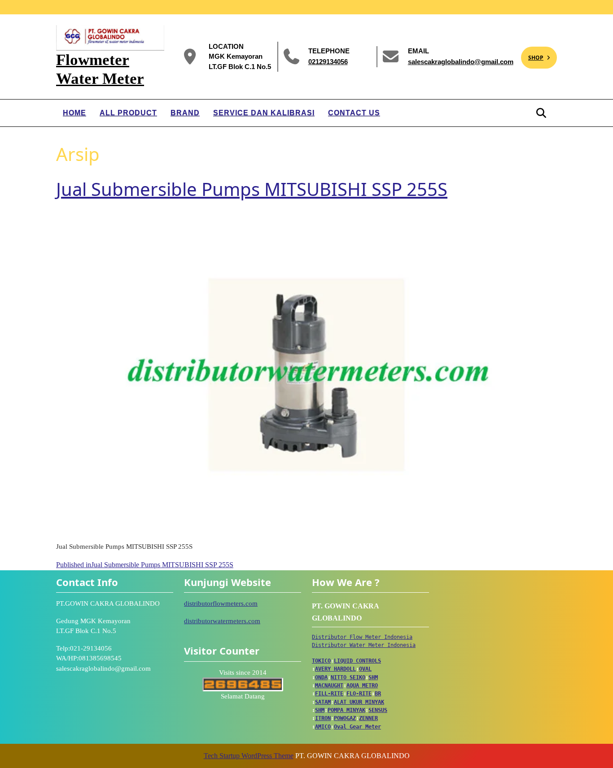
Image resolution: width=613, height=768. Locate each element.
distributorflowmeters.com (221, 603)
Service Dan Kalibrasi (264, 113)
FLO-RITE (359, 693)
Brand (185, 113)
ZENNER (368, 718)
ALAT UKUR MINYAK (359, 702)
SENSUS (377, 710)
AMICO (323, 727)
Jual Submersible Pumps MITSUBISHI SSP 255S (251, 189)
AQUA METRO (362, 685)
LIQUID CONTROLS (357, 661)
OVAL (365, 669)
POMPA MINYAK (346, 710)
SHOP (532, 54)
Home (74, 113)
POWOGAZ (345, 718)
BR (378, 693)
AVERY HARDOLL (335, 669)
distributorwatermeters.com (222, 621)
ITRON (323, 718)
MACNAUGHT (329, 685)
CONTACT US (354, 113)
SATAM (323, 702)
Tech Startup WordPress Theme (248, 755)
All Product (128, 113)
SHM (373, 677)
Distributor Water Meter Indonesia (364, 645)
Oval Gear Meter (357, 727)
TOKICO (321, 661)
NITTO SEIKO (348, 677)
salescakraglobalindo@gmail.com (460, 61)
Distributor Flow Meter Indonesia (362, 637)
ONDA (321, 677)
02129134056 (328, 61)
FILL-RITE (329, 693)
